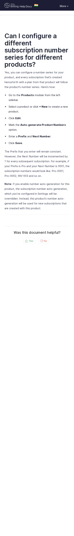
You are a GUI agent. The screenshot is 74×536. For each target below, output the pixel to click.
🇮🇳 (36, 5)
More (63, 6)
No (45, 241)
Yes (30, 241)
